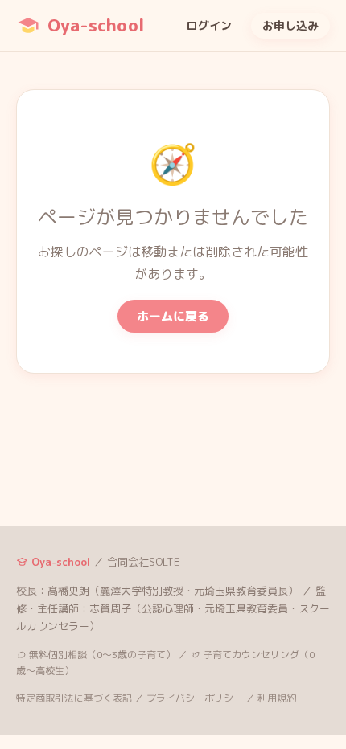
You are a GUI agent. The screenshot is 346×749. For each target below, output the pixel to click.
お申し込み (290, 25)
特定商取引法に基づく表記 (74, 698)
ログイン (209, 25)
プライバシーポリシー (194, 698)
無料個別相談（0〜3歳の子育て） (101, 654)
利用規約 (276, 698)
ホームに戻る (173, 316)
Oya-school (95, 25)
